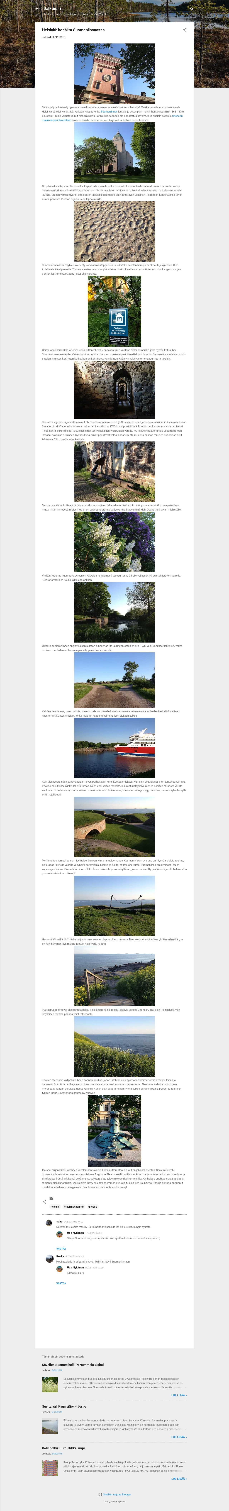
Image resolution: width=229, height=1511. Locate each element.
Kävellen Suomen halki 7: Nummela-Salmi (73, 1365)
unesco (92, 1206)
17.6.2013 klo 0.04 (94, 1233)
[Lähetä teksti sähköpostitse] (51, 1199)
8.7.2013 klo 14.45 (74, 1256)
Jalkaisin (52, 8)
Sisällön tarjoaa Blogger (117, 1494)
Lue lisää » (179, 1395)
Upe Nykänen (75, 1232)
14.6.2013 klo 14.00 (73, 1221)
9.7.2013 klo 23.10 (94, 1267)
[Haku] (192, 9)
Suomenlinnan (109, 111)
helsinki (55, 1206)
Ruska (60, 1256)
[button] (185, 30)
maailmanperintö (74, 1206)
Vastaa (61, 1248)
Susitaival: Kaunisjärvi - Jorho (64, 1406)
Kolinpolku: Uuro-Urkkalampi (63, 1448)
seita (59, 1221)
